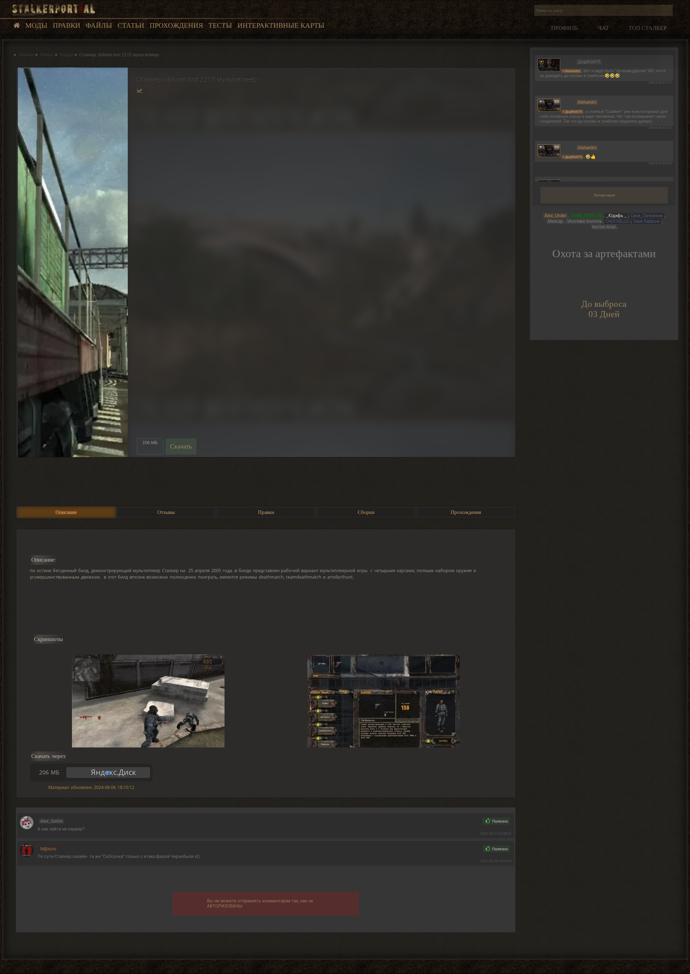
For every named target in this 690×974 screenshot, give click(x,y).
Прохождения (176, 25)
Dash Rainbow (646, 221)
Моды (36, 25)
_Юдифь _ (616, 215)
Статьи (131, 25)
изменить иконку (549, 64)
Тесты (220, 25)
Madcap (555, 221)
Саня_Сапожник (647, 215)
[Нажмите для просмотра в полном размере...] (72, 262)
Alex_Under (555, 215)
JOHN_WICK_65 (586, 215)
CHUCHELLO (617, 221)
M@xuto (48, 848)
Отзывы (166, 512)
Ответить (466, 821)
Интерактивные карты (281, 25)
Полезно (499, 821)
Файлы (99, 25)
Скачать (181, 446)
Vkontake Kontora (584, 221)
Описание (66, 512)
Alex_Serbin (51, 821)
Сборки (366, 512)
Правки (66, 25)
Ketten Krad (603, 226)
